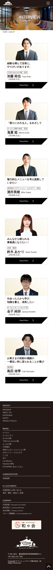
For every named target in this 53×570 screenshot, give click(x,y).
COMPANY (7, 500)
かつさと (6, 433)
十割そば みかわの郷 (11, 441)
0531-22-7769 (17, 557)
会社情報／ (13, 510)
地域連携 (6, 478)
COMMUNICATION (10, 474)
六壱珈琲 (6, 447)
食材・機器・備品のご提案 (13, 493)
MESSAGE (7, 410)
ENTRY (6, 418)
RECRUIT (6, 405)
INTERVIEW (7, 415)
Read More (24, 85)
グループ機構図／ (17, 513)
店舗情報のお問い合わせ (12, 490)
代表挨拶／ (14, 505)
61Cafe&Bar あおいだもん (13, 467)
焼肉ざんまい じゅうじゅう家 (14, 450)
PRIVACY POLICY (10, 421)
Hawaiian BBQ (8, 464)
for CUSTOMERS (9, 486)
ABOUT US (7, 412)
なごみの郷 (7, 444)
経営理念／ (13, 508)
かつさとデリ (8, 435)
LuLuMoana (7, 461)
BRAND (6, 429)
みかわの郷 (7, 438)
